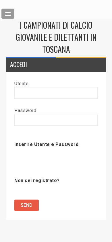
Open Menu (7, 14)
